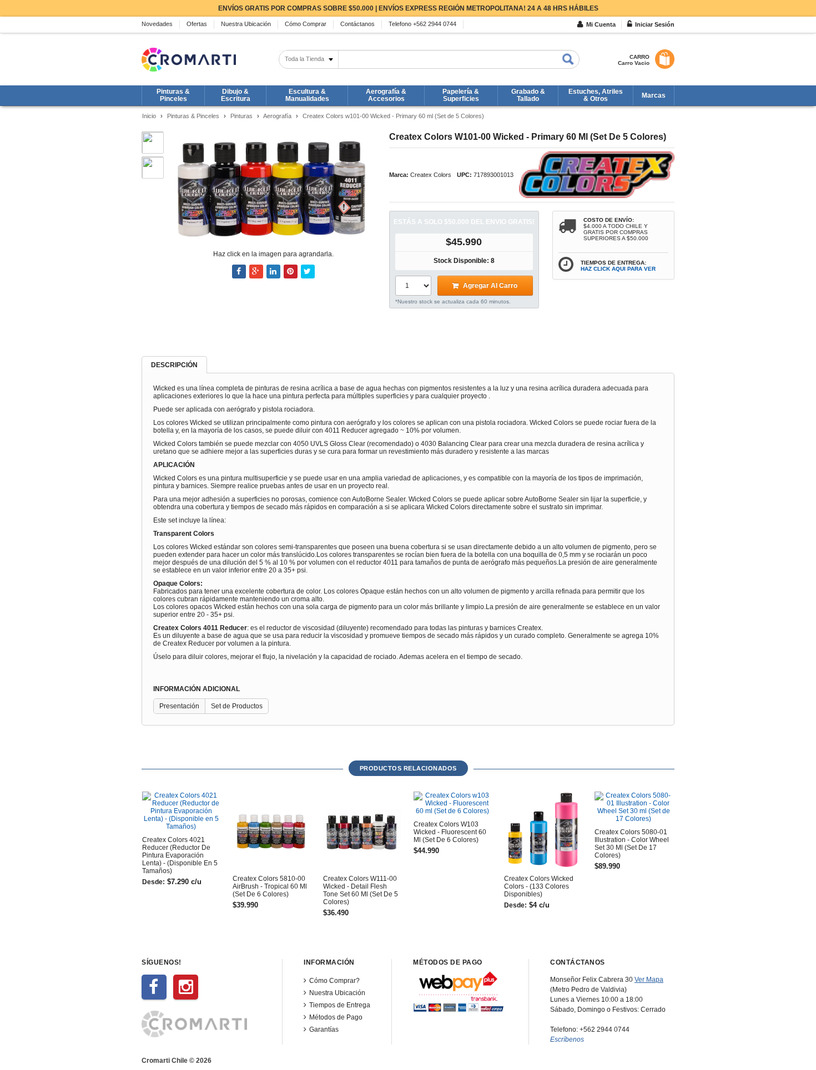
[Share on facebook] (239, 271)
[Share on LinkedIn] (273, 271)
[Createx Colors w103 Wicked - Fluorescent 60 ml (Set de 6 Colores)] (452, 803)
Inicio (149, 116)
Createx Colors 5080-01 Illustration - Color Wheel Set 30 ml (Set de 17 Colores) (632, 843)
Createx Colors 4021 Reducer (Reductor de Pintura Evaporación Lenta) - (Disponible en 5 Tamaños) (180, 855)
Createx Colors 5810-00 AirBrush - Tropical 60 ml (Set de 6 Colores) (270, 886)
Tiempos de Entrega (339, 1005)
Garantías (324, 1029)
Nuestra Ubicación (337, 993)
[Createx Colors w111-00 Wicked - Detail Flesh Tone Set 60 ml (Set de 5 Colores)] (362, 830)
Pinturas (241, 116)
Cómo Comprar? (334, 981)
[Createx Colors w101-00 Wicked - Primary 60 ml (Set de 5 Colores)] (272, 187)
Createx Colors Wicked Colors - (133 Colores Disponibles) (538, 886)
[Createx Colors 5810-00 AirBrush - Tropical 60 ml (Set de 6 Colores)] (271, 830)
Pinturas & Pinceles (193, 116)
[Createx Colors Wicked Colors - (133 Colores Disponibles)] (543, 830)
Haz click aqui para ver (618, 269)
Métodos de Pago (335, 1017)
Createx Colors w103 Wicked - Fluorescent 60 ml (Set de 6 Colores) (450, 832)
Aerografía (277, 116)
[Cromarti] (189, 60)
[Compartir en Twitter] (308, 271)
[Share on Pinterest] (291, 271)
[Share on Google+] (256, 271)
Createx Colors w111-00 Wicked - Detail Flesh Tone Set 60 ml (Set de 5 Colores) (360, 890)
